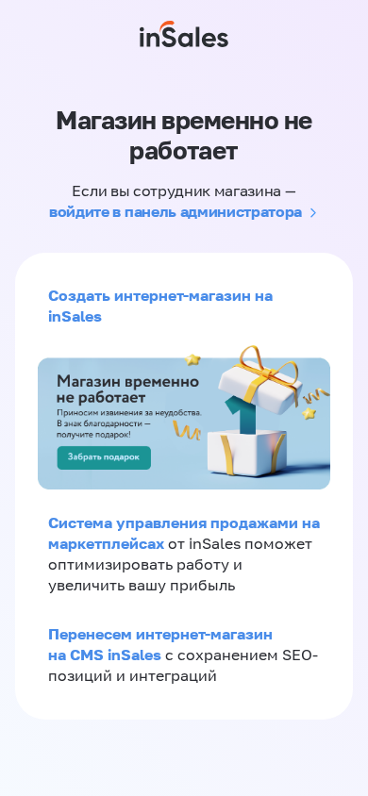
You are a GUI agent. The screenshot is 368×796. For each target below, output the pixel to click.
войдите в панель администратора (175, 211)
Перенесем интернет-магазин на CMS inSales (160, 644)
